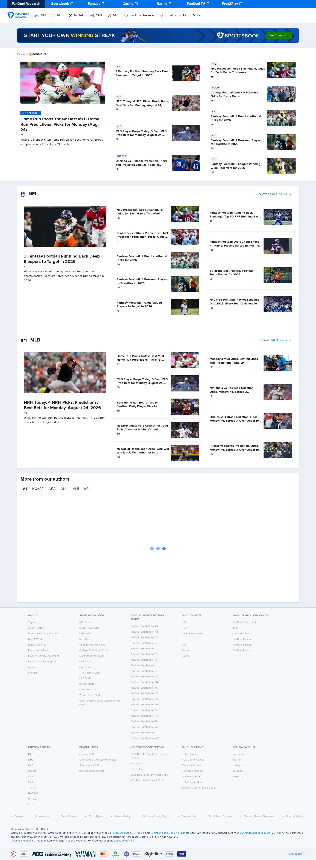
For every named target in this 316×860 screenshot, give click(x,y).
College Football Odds (92, 645)
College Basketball (192, 633)
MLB (60, 15)
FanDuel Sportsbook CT (144, 648)
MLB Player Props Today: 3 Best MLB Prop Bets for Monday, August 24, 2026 (141, 135)
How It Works (36, 639)
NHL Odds (85, 661)
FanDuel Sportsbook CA (144, 637)
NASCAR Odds (87, 689)
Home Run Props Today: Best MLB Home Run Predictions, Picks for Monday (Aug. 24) (59, 124)
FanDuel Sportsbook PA (144, 716)
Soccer (186, 650)
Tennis (32, 788)
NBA (99, 15)
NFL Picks (136, 769)
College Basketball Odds (93, 650)
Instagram (238, 765)
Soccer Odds (86, 684)
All (25, 489)
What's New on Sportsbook (44, 633)
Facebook (238, 754)
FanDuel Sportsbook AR (144, 626)
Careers (18, 816)
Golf (30, 782)
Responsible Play (38, 650)
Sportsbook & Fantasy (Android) (97, 760)
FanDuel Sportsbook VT (144, 732)
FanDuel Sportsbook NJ (144, 699)
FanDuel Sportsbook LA (144, 676)
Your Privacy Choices (220, 816)
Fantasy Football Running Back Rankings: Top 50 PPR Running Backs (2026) (236, 216)
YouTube (238, 771)
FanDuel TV (196, 4)
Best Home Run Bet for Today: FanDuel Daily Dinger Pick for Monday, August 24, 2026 (137, 406)
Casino (128, 4)
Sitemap (33, 673)
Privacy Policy (122, 816)
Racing (162, 4)
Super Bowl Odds (89, 628)
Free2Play (230, 4)
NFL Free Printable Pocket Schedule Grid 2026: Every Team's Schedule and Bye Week (234, 303)
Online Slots (189, 754)
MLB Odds (85, 639)
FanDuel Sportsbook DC (144, 654)
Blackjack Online (191, 765)
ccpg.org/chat (121, 833)
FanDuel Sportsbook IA (143, 660)
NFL (44, 15)
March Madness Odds (91, 656)
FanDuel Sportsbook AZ (144, 632)
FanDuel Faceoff (242, 645)
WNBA (32, 799)
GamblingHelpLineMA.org (167, 833)
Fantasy (94, 4)
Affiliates (33, 667)
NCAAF (79, 15)
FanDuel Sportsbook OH (144, 710)
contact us (128, 841)
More (197, 15)
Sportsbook (60, 4)
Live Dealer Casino (192, 771)
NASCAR (33, 793)
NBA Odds (85, 633)
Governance (42, 816)
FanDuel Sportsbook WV (144, 738)
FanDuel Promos (142, 15)
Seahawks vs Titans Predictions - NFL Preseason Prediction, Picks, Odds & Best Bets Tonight (143, 237)
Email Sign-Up (175, 15)
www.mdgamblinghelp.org (255, 833)
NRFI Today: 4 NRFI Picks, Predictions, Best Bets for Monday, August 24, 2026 (142, 105)
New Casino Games (193, 760)
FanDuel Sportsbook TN (144, 721)
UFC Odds (85, 678)
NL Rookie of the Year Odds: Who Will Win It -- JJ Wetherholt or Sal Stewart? (143, 452)
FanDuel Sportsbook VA (144, 727)
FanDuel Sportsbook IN (143, 671)
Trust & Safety (69, 816)
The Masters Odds (90, 673)
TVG (235, 628)
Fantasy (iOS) (86, 754)
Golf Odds (85, 667)
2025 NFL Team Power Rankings (149, 775)
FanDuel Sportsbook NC (144, 693)
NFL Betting (137, 763)
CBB (30, 804)
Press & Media (294, 816)
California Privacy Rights (156, 816)
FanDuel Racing (242, 639)
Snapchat (238, 776)
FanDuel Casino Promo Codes (199, 788)
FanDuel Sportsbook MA (144, 682)
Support (32, 622)
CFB (30, 776)
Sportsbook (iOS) (89, 765)
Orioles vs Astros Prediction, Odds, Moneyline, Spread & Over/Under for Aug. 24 (235, 421)
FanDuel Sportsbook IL (143, 665)
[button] (279, 35)
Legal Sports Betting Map (42, 661)
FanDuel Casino (242, 633)
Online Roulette (191, 776)
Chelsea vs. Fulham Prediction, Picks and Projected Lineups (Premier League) (141, 165)
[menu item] (19, 11)
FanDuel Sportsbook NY (144, 704)
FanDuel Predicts (243, 650)
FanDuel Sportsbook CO (144, 643)
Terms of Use (188, 816)
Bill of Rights (96, 816)
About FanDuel (37, 628)
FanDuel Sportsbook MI (144, 688)
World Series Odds (90, 695)
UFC (184, 645)
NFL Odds (85, 622)
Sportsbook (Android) (91, 771)
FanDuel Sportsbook (244, 622)
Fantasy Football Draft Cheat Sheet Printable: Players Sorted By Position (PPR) (235, 245)
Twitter (237, 760)
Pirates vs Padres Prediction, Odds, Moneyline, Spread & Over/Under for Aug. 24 (235, 449)
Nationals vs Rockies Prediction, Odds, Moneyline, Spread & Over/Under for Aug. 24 (232, 392)
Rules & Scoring (37, 645)
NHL (116, 15)
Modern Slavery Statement (43, 656)
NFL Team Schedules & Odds (147, 780)
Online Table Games (193, 782)
